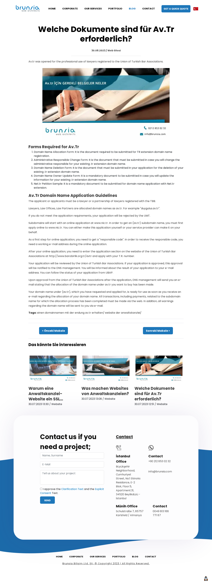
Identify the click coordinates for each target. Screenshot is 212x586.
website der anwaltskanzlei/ (123, 313)
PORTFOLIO (115, 8)
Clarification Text (72, 489)
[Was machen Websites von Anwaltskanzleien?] (106, 368)
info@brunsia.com (160, 471)
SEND (47, 500)
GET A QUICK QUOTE (176, 8)
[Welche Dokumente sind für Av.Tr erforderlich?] (106, 103)
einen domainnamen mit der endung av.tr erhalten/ (70, 313)
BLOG (132, 8)
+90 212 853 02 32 (159, 461)
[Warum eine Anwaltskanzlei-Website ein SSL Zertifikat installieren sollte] (53, 368)
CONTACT (148, 8)
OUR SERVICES (93, 8)
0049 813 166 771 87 (161, 513)
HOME (52, 8)
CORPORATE (70, 8)
